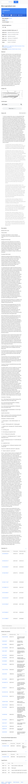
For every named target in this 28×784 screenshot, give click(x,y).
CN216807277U (5, 682)
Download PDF (7, 15)
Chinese (10, 18)
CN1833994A (4, 714)
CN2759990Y (4, 644)
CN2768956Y (4, 661)
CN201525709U (5, 636)
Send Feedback (8, 782)
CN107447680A (5, 604)
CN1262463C (4, 664)
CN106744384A (5, 592)
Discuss (19, 49)
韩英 (6, 20)
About (2, 782)
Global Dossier (15, 49)
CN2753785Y (4, 707)
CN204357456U (5, 701)
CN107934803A (5, 612)
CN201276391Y (5, 704)
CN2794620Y (4, 719)
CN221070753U (5, 669)
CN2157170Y (4, 726)
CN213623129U (5, 692)
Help (9, 783)
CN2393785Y (4, 732)
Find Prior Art (14, 15)
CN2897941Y (4, 728)
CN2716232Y (4, 655)
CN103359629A (5, 553)
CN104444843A (5, 566)
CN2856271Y (4, 687)
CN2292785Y (4, 673)
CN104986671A (5, 587)
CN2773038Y (4, 679)
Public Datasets (16, 782)
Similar (21, 15)
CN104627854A (5, 572)
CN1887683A (4, 657)
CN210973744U (5, 696)
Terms (22, 782)
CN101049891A (5, 647)
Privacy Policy (3, 783)
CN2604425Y (4, 641)
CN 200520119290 (5, 745)
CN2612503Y (4, 651)
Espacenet (10, 49)
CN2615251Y (4, 723)
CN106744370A (5, 597)
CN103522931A (5, 560)
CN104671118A (5, 582)
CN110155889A (5, 618)
